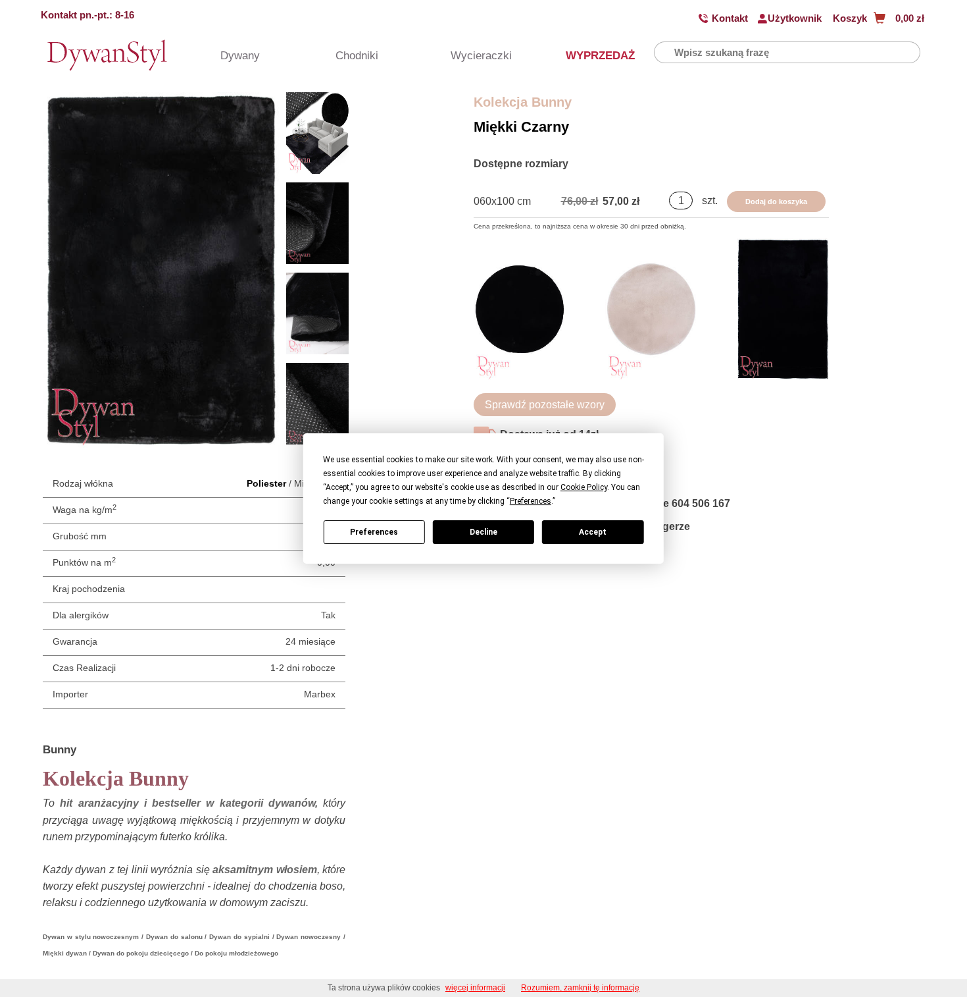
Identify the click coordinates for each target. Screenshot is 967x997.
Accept (593, 532)
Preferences (374, 532)
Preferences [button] (530, 501)
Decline (483, 532)
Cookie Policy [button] (583, 487)
